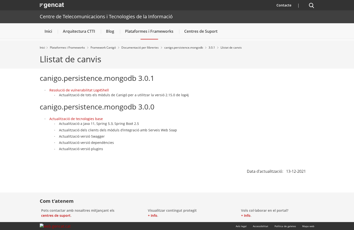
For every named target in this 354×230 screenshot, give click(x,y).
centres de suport (56, 215)
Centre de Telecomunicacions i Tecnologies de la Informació (106, 16)
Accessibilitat (260, 226)
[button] (311, 5)
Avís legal (241, 226)
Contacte (283, 5)
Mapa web (308, 226)
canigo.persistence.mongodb (184, 47)
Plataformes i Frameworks (149, 31)
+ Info (152, 215)
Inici (48, 31)
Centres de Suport (200, 31)
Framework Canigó (104, 47)
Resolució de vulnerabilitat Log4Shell (79, 90)
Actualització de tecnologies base (76, 118)
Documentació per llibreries (140, 47)
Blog (110, 31)
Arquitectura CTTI (79, 31)
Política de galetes (285, 226)
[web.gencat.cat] (55, 226)
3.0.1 (212, 47)
